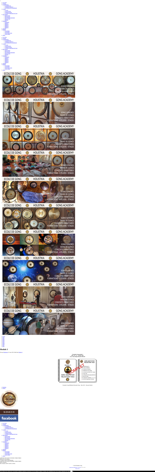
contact (3, 35)
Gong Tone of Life (8, 33)
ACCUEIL (4, 2)
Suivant (3, 388)
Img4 (3, 339)
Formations (4, 21)
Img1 (3, 337)
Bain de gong (7, 16)
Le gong (4, 9)
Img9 (3, 344)
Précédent (4, 387)
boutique (4, 29)
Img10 (3, 336)
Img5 (3, 346)
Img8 (3, 343)
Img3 (3, 342)
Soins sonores (5, 14)
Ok (71, 471)
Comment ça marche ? (9, 6)
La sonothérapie (5, 4)
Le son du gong (8, 11)
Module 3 (7, 25)
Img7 (3, 345)
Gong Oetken (7, 34)
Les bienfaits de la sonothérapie (11, 8)
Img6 (3, 340)
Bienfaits (6, 20)
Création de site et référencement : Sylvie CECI (75, 467)
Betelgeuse (6, 352)
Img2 (3, 338)
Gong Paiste (7, 30)
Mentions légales (77, 468)
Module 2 (7, 24)
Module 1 (7, 23)
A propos (4, 3)
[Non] (72, 471)
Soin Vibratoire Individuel (10, 17)
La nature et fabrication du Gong (11, 13)
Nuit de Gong (7, 18)
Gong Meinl (7, 32)
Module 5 (7, 27)
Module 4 (7, 26)
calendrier (4, 28)
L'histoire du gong (8, 12)
